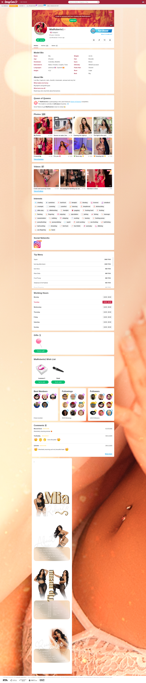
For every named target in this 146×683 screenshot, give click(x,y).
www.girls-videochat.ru (21, 677)
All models (5, 6)
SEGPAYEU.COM (41, 677)
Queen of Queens (75, 101)
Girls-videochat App (53, 6)
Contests (40, 6)
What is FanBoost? (106, 34)
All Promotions (31, 6)
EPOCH (34, 677)
